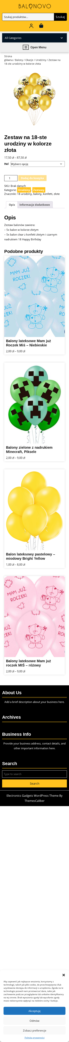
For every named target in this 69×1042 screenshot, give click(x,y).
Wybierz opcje (55, 334)
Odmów (34, 1020)
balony (37, 194)
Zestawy (38, 190)
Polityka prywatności (35, 1037)
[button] (63, 974)
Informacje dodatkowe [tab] (34, 204)
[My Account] (31, 26)
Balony (19, 60)
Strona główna (8, 58)
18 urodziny (24, 194)
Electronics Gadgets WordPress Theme (33, 796)
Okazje (29, 60)
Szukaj (60, 17)
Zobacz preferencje (34, 1030)
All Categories (13, 38)
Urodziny (41, 60)
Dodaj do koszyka (32, 178)
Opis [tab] (12, 204)
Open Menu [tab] (38, 47)
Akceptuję (34, 1011)
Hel (6, 164)
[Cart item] (41, 26)
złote (57, 194)
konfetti (47, 194)
